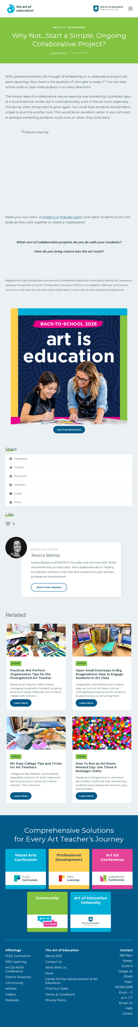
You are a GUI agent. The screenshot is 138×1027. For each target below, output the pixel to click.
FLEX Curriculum (18, 956)
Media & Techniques (69, 27)
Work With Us (55, 967)
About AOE (53, 956)
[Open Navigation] (130, 8)
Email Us (126, 1003)
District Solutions (18, 977)
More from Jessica (49, 587)
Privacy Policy (55, 1000)
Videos (10, 994)
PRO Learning (16, 962)
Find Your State (56, 988)
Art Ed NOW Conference (14, 969)
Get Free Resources (69, 429)
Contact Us (53, 962)
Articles (11, 988)
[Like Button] (7, 523)
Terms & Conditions (60, 994)
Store (49, 973)
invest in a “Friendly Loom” (62, 217)
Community (14, 983)
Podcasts (12, 1000)
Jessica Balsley (58, 52)
